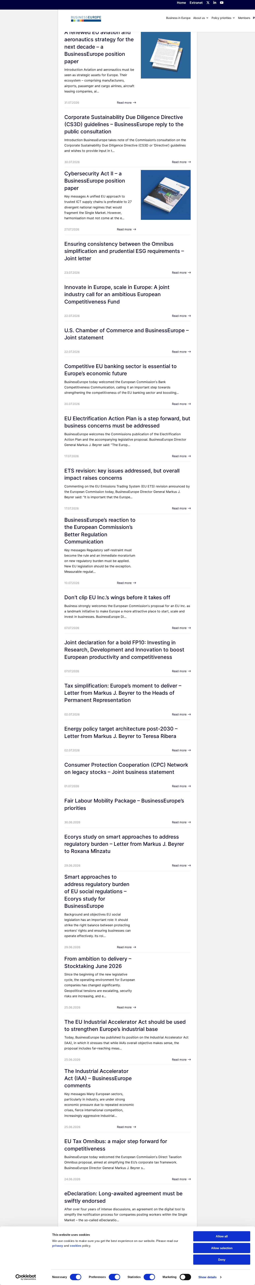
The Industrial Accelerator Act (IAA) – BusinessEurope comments (98, 1078)
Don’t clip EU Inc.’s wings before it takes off (117, 597)
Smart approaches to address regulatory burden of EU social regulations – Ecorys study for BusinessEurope (96, 891)
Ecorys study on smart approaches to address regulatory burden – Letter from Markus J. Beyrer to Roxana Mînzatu (124, 844)
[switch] (114, 1277)
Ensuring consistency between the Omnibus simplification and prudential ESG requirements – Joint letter (124, 251)
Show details (207, 1277)
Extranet (196, 3)
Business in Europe (178, 18)
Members (244, 18)
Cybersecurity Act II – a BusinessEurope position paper (94, 180)
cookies (75, 1245)
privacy (57, 1245)
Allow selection (221, 1248)
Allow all (222, 1236)
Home (181, 3)
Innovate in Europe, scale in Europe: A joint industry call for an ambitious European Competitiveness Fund (117, 294)
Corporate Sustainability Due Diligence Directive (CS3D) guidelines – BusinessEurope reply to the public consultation (123, 124)
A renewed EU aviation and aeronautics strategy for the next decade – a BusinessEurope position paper (99, 46)
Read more (124, 102)
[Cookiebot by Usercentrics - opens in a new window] (25, 1277)
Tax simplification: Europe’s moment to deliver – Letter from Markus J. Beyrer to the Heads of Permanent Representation (122, 693)
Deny (221, 1259)
